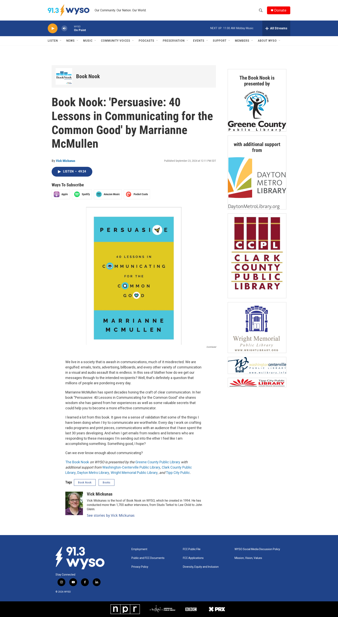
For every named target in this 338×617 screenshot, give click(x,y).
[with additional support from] (257, 183)
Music (88, 40)
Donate (280, 10)
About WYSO (267, 40)
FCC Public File (191, 549)
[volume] (64, 28)
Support (220, 40)
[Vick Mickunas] (74, 503)
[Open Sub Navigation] (60, 40)
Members (242, 40)
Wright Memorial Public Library (134, 473)
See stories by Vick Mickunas (111, 515)
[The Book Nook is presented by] (257, 111)
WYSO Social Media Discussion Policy (257, 549)
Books (106, 482)
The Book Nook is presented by (257, 81)
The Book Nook (77, 462)
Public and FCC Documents (148, 558)
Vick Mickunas (65, 161)
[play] (52, 28)
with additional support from (257, 147)
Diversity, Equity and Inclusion (201, 566)
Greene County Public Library (157, 462)
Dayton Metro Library (93, 473)
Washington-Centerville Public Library (131, 467)
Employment (139, 549)
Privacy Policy (139, 566)
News (70, 40)
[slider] (70, 28)
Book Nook (88, 76)
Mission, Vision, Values (248, 558)
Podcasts (146, 40)
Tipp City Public (178, 473)
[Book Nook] (64, 76)
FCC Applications (193, 558)
